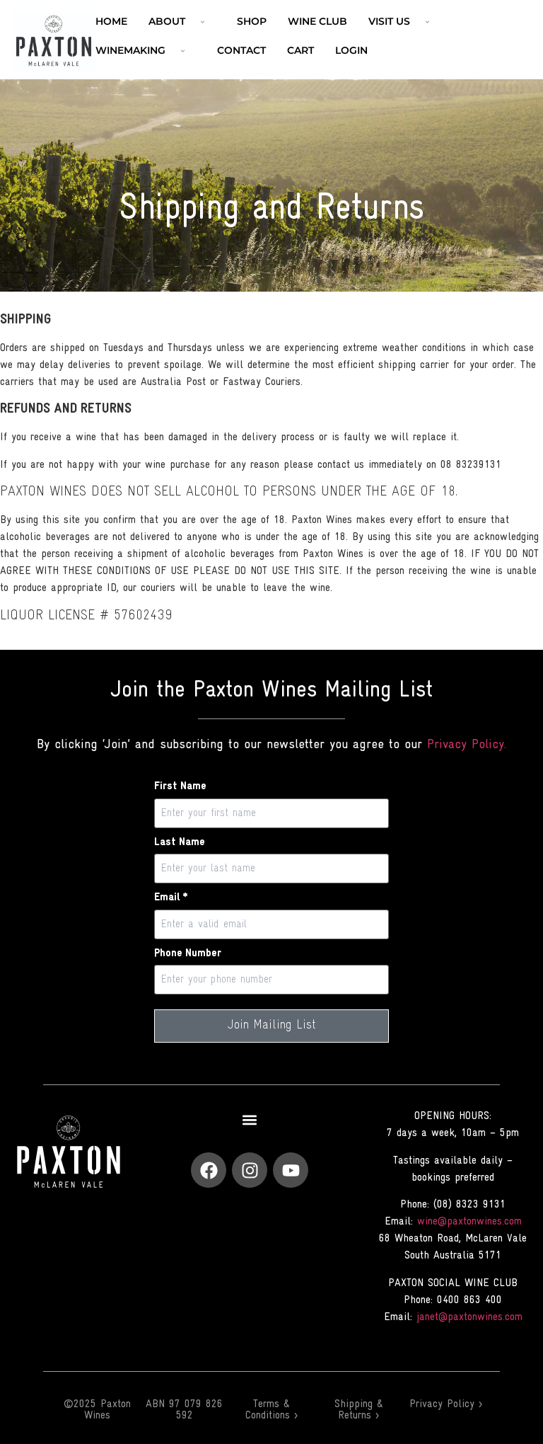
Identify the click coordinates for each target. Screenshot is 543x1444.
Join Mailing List (272, 1025)
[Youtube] (290, 1170)
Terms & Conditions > (271, 1410)
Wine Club (317, 21)
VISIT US (389, 21)
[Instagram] (249, 1170)
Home (111, 21)
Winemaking (130, 50)
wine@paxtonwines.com (469, 1221)
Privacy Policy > (445, 1404)
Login (351, 50)
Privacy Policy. (466, 745)
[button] (250, 1119)
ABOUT (166, 21)
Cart (300, 50)
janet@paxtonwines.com (469, 1317)
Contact (241, 50)
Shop (252, 21)
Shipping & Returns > (358, 1410)
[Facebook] (208, 1170)
